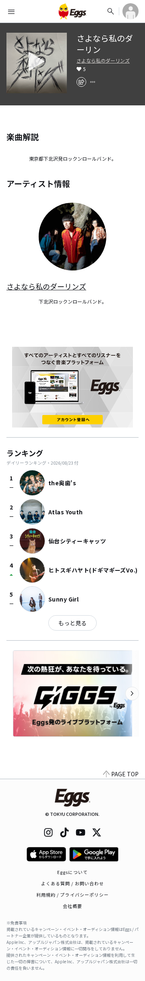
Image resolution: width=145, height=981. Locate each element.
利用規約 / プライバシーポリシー (72, 894)
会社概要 (72, 906)
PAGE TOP (125, 774)
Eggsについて (72, 872)
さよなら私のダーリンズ (103, 60)
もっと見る (72, 623)
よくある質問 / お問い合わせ (72, 883)
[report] (92, 82)
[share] (81, 82)
